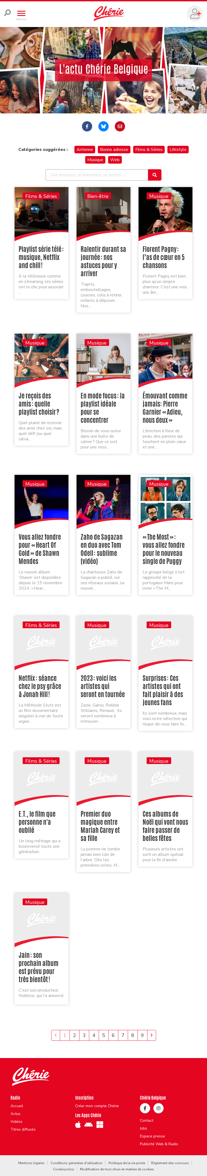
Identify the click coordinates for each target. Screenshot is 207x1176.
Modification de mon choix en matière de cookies (117, 1169)
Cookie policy (63, 1169)
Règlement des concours (170, 1163)
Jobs (143, 1128)
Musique (95, 160)
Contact (146, 1120)
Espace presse (152, 1136)
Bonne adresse (114, 150)
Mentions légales (31, 1163)
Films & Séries (149, 150)
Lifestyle (178, 150)
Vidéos (16, 1121)
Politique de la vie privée (127, 1163)
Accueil (17, 1106)
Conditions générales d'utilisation (76, 1163)
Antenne (85, 150)
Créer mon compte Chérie (97, 1106)
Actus (15, 1113)
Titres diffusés (23, 1129)
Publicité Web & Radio (159, 1144)
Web (115, 160)
